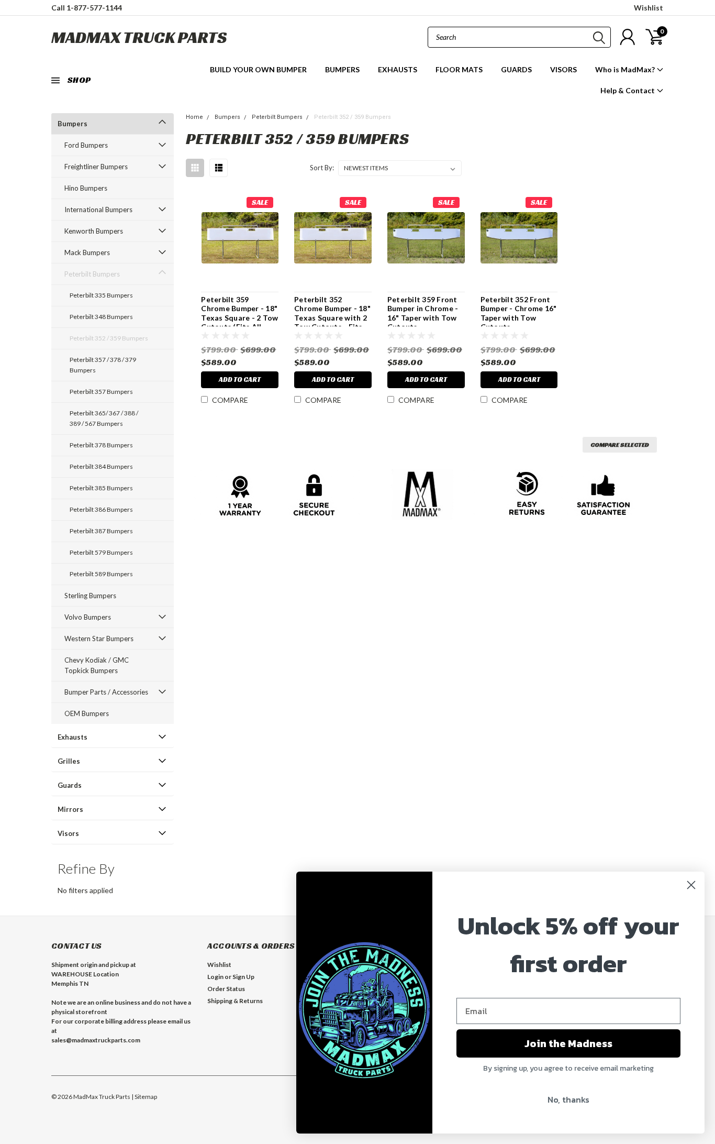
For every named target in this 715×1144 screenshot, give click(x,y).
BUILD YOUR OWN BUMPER (258, 69)
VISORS (563, 69)
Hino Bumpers (85, 188)
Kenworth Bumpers (93, 231)
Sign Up (243, 977)
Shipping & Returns (235, 1001)
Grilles (69, 761)
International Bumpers (98, 209)
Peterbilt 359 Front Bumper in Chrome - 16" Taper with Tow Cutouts (423, 313)
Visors (68, 833)
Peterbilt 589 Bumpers (101, 574)
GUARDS (516, 69)
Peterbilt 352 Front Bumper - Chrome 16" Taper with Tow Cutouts (519, 313)
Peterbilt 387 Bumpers (101, 531)
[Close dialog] (691, 885)
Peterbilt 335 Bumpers (101, 295)
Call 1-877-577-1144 (86, 7)
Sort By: (322, 167)
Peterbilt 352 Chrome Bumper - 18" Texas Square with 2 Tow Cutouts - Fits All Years (332, 317)
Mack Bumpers (87, 252)
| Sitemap (144, 1097)
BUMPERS (342, 69)
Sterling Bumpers (90, 595)
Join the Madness (568, 1043)
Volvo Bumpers (87, 617)
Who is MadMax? (625, 69)
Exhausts (72, 737)
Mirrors (70, 809)
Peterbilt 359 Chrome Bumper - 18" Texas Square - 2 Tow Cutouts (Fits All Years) (239, 317)
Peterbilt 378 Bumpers (101, 445)
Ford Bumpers (86, 145)
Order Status (226, 989)
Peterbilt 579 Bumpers (101, 552)
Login (215, 977)
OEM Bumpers (86, 713)
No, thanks (568, 1099)
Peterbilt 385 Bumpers (101, 488)
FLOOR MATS (459, 69)
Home (194, 117)
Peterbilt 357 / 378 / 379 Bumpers (103, 365)
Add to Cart (240, 379)
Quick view (240, 238)
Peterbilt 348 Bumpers (101, 317)
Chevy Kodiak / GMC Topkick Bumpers (96, 665)
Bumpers (72, 123)
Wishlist (648, 7)
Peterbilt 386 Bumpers (101, 509)
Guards (70, 785)
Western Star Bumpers (98, 638)
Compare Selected (619, 444)
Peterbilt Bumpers (92, 274)
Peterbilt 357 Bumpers (101, 391)
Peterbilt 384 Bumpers (101, 466)
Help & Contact (628, 90)
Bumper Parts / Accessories (106, 692)
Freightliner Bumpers (96, 166)
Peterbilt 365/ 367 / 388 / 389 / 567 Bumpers (104, 418)
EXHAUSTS (397, 69)
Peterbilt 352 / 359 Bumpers (109, 338)
